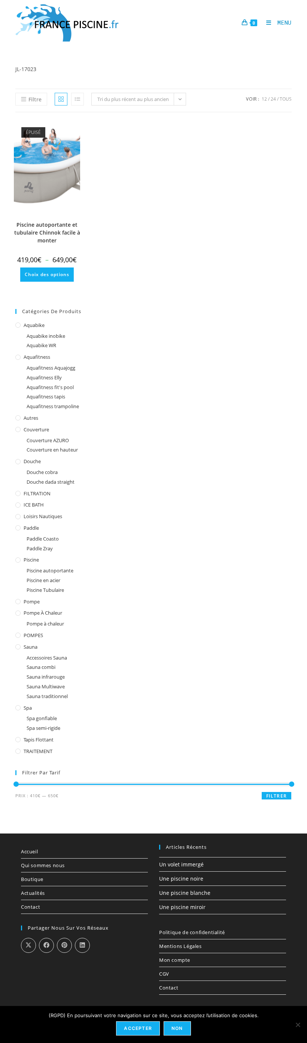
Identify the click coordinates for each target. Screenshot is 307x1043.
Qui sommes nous (43, 865)
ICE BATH (34, 504)
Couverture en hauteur (52, 449)
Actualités (33, 893)
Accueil (29, 851)
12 (264, 99)
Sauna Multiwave (46, 686)
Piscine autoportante (50, 570)
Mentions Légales (180, 946)
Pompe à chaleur (43, 612)
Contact (30, 906)
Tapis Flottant (39, 739)
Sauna (30, 646)
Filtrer (276, 796)
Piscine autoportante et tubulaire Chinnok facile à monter (47, 232)
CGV (164, 973)
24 (273, 99)
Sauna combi (41, 667)
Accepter (138, 1028)
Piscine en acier (43, 580)
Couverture (36, 429)
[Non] (297, 1024)
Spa (28, 707)
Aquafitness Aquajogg (51, 367)
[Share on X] (28, 945)
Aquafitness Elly (44, 377)
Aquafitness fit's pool (50, 387)
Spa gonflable (42, 718)
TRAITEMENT (38, 751)
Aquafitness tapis (46, 396)
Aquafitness (37, 357)
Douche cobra (42, 472)
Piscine (31, 559)
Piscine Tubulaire (45, 590)
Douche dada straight (51, 481)
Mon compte (174, 960)
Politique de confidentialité (192, 932)
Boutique (32, 879)
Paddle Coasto (43, 538)
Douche (32, 461)
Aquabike (34, 325)
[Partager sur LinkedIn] (82, 945)
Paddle (31, 527)
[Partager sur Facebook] (46, 945)
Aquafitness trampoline (53, 406)
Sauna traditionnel (47, 696)
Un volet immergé (181, 864)
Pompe (32, 601)
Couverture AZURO (48, 440)
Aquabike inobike (46, 336)
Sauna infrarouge (46, 676)
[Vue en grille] (61, 99)
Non (177, 1028)
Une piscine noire (181, 878)
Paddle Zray (40, 548)
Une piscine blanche (184, 892)
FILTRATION (37, 493)
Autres (31, 418)
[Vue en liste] (77, 99)
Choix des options (47, 274)
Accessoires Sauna (47, 657)
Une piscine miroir (182, 907)
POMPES (33, 635)
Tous (286, 99)
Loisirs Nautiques (43, 516)
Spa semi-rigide (43, 728)
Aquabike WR (41, 345)
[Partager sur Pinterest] (64, 945)
